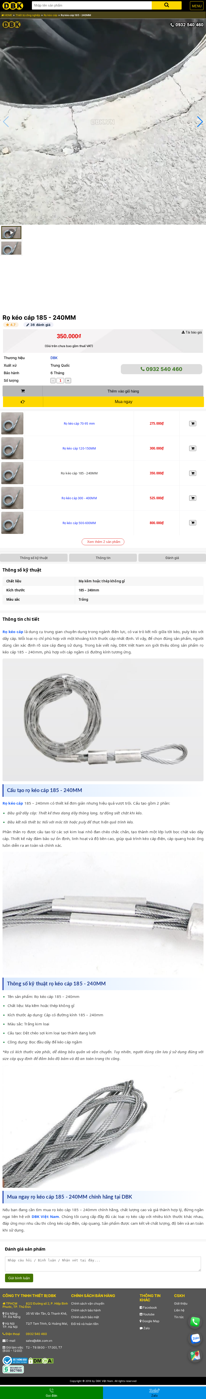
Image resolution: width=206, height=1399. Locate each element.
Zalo (146, 1328)
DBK (54, 358)
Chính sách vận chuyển (87, 1303)
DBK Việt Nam (45, 1216)
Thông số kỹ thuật (34, 558)
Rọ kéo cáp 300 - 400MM (79, 498)
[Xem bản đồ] (195, 1355)
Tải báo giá (193, 332)
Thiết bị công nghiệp (28, 15)
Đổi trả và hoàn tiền (84, 1324)
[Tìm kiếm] (167, 4)
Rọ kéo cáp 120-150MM (79, 448)
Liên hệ (179, 1310)
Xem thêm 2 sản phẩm (103, 542)
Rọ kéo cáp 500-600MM (79, 523)
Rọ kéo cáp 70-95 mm (79, 423)
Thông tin (103, 558)
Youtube (148, 1314)
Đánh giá (172, 558)
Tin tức (179, 1317)
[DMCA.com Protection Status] (41, 1360)
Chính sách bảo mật (85, 1317)
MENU (196, 6)
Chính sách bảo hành (86, 1310)
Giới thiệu (180, 1303)
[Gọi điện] (195, 1322)
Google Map (150, 1321)
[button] (200, 121)
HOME (8, 15)
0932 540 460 (163, 369)
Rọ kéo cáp (50, 15)
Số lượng (11, 380)
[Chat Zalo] (195, 1338)
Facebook (149, 1307)
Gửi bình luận (19, 1278)
